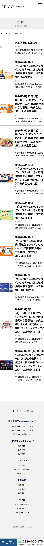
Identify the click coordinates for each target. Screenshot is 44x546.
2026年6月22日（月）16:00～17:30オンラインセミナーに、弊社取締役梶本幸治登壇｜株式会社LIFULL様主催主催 (29, 103)
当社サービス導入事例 (21, 469)
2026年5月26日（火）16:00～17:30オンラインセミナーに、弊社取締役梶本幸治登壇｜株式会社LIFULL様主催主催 (29, 138)
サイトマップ (21, 508)
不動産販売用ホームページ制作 (21, 426)
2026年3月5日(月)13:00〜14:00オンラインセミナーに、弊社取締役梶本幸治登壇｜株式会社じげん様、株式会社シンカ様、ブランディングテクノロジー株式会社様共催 (29, 320)
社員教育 (21, 454)
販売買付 (21, 446)
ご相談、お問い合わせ (21, 504)
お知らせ (21, 485)
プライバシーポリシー (21, 512)
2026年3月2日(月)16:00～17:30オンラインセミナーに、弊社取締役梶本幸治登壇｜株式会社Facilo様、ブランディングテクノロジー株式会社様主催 (29, 360)
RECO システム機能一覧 (21, 434)
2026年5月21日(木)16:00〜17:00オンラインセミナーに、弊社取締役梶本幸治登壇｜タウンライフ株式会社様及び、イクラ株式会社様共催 (29, 174)
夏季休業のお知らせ (26, 42)
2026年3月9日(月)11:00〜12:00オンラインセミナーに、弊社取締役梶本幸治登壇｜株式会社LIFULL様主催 (29, 282)
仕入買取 (21, 450)
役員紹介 (21, 493)
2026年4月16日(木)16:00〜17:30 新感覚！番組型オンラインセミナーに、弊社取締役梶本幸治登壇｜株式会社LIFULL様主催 (29, 246)
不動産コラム (21, 473)
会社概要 (21, 489)
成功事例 (21, 465)
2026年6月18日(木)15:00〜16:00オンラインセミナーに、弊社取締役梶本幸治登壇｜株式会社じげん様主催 (29, 69)
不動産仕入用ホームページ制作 (21, 430)
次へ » (1, 388)
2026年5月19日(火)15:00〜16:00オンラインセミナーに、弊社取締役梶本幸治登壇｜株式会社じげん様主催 (29, 210)
